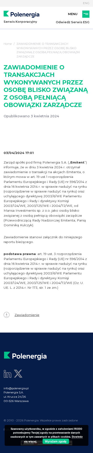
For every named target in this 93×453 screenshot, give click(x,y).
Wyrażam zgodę (56, 441)
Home (8, 43)
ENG (86, 3)
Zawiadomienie (27, 315)
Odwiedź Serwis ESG (72, 22)
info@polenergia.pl (16, 388)
